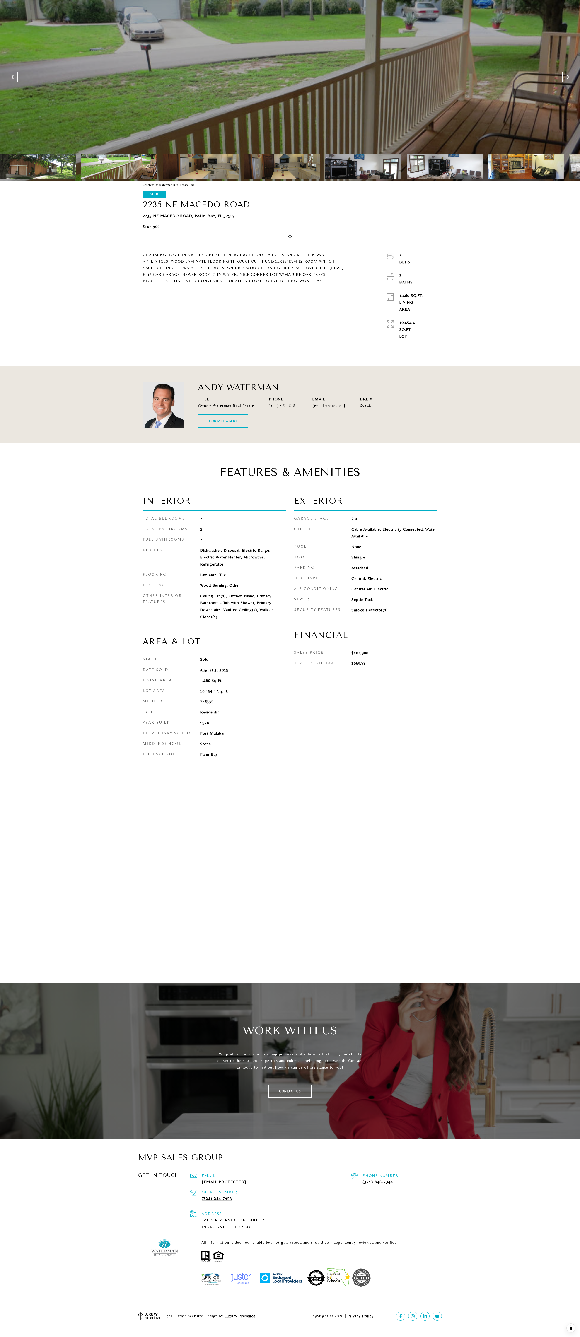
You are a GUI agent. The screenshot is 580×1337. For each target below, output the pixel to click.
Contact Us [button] (290, 1091)
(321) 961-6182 (283, 405)
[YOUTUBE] (437, 1316)
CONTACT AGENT (223, 421)
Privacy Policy (360, 1315)
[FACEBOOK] (400, 1316)
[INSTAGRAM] (412, 1316)
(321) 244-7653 (217, 1198)
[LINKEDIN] (425, 1316)
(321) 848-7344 (377, 1181)
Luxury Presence (240, 1315)
